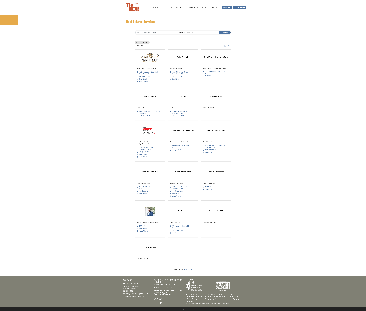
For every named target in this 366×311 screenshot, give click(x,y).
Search (225, 33)
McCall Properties (176, 68)
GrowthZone (187, 270)
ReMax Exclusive (208, 107)
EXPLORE (168, 7)
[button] (225, 46)
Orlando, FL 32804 (130, 288)
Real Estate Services (142, 42)
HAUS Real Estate (143, 259)
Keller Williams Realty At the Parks (214, 68)
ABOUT (205, 7)
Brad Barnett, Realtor (177, 183)
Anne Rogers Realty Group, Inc (147, 68)
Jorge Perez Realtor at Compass (148, 222)
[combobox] (198, 32)
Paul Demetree (175, 222)
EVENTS (179, 7)
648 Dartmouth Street (131, 286)
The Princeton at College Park (180, 142)
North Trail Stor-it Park (144, 183)
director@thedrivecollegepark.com (135, 294)
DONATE (156, 7)
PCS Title (173, 107)
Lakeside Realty (142, 107)
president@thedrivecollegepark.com (136, 296)
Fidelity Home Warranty (210, 183)
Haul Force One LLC (209, 222)
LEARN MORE (192, 7)
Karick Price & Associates (211, 142)
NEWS (214, 7)
